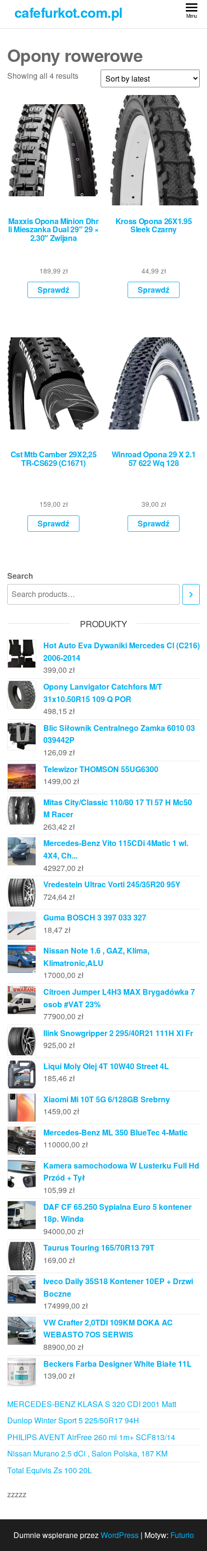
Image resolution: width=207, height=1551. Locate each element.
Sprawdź (53, 289)
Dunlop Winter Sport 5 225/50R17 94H (73, 1420)
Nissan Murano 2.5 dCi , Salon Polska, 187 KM (87, 1453)
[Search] (191, 594)
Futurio (182, 1534)
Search (20, 575)
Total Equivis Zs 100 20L (49, 1470)
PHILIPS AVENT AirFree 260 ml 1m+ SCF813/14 (91, 1437)
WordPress (120, 1534)
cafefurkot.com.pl (68, 12)
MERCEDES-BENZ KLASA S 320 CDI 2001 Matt (91, 1403)
